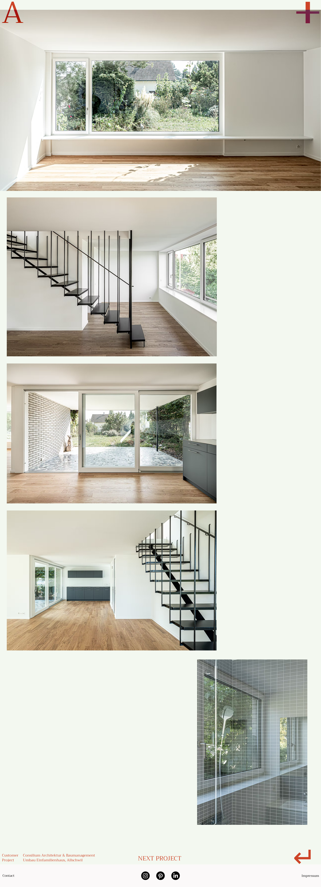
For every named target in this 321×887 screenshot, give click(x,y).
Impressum (310, 876)
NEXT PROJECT (160, 858)
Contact (8, 875)
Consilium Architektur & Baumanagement (59, 855)
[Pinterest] (160, 875)
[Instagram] (145, 875)
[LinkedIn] (175, 875)
